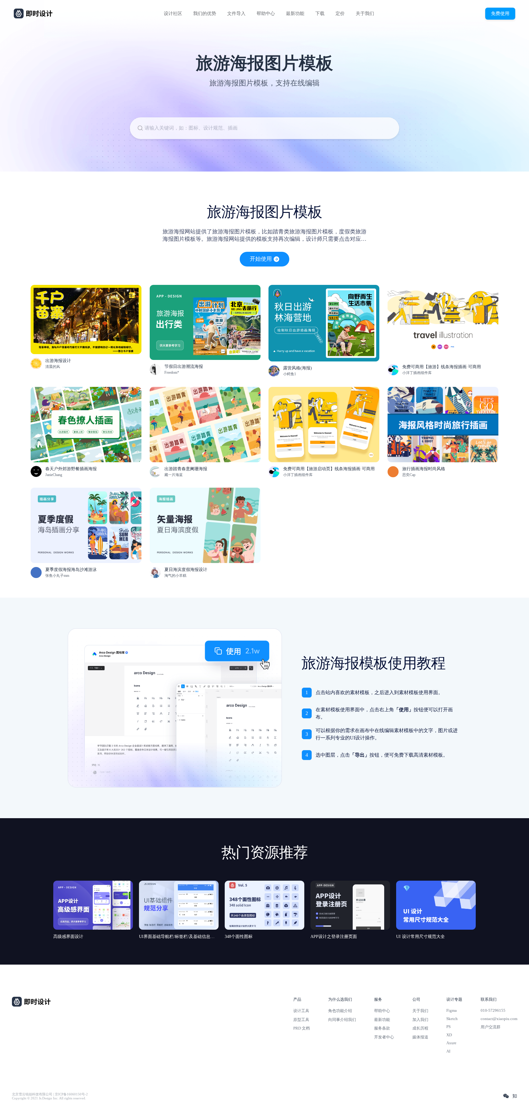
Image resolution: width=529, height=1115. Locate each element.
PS (448, 1026)
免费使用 (500, 13)
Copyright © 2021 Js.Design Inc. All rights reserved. (49, 1098)
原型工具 (301, 1019)
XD (449, 1035)
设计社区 (173, 13)
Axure (451, 1043)
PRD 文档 (301, 1028)
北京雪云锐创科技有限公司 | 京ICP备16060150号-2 (50, 1094)
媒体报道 (420, 1037)
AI (448, 1051)
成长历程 (420, 1028)
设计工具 (301, 1010)
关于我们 (365, 13)
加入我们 (420, 1019)
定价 (340, 13)
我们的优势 (204, 13)
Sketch (452, 1018)
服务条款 (382, 1028)
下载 (320, 13)
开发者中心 (384, 1037)
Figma (451, 1010)
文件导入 (236, 13)
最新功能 (295, 13)
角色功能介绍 (340, 1010)
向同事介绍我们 (342, 1019)
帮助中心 (266, 13)
